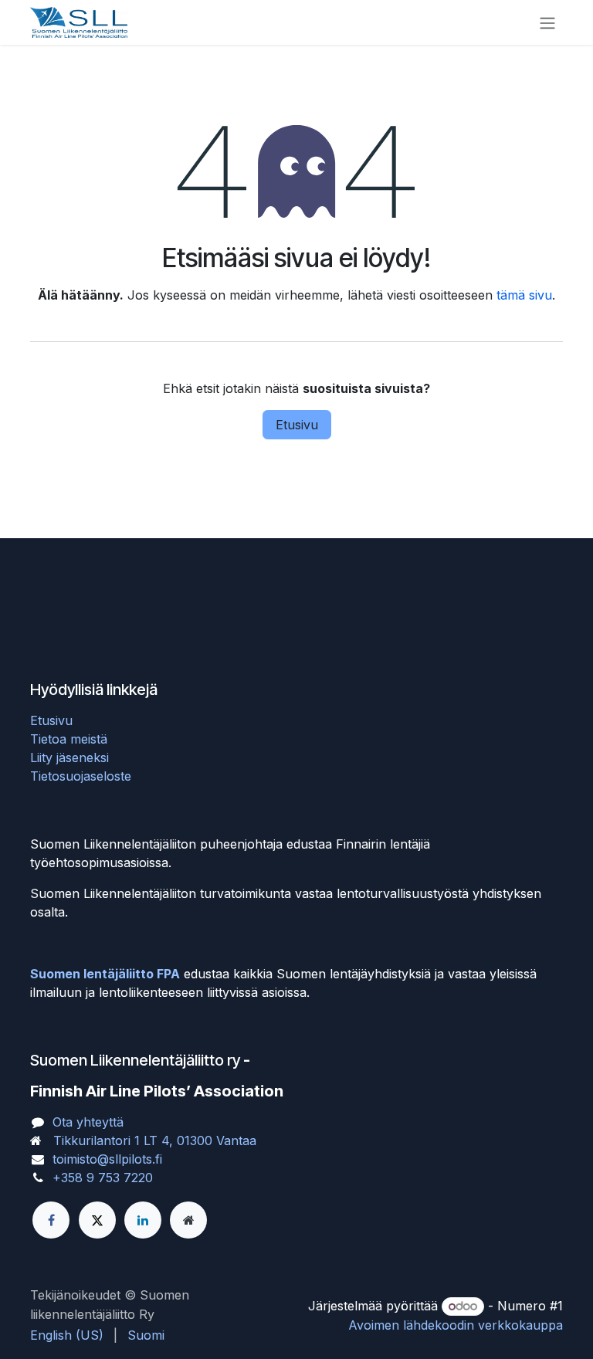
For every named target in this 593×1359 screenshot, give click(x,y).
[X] (97, 1220)
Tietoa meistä (68, 739)
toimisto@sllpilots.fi (107, 1159)
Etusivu (297, 424)
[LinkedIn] (142, 1220)
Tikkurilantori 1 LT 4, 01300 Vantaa (154, 1140)
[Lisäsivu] (188, 1220)
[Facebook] (50, 1220)
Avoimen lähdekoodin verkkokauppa (455, 1325)
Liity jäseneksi (69, 757)
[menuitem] (66, 1335)
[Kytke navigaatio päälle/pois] (547, 22)
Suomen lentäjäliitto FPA (105, 973)
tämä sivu (524, 295)
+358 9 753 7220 (103, 1177)
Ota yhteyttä (88, 1122)
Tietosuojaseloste (80, 776)
